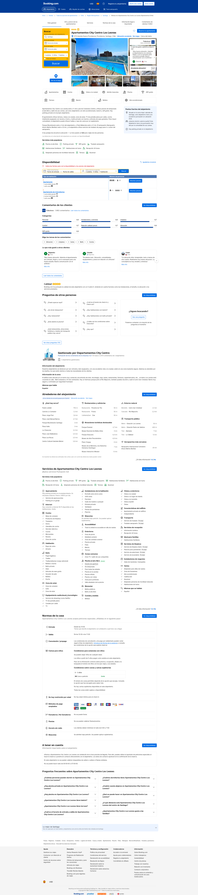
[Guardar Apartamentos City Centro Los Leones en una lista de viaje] (134, 30)
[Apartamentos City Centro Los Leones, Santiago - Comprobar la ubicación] (72, 36)
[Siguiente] (154, 57)
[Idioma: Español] (97, 3)
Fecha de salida (48, 46)
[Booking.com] (51, 3)
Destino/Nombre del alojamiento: (54, 34)
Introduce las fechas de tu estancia (105, 643)
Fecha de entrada (49, 40)
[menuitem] (49, 9)
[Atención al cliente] (103, 3)
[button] (56, 55)
